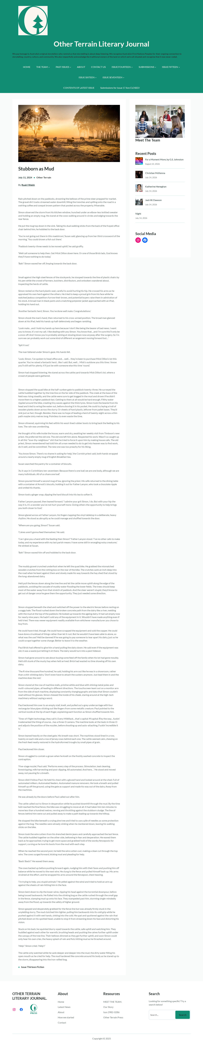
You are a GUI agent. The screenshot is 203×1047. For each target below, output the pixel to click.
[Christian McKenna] (139, 175)
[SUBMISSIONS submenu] (155, 67)
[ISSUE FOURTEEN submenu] (132, 67)
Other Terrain (43, 177)
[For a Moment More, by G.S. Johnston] (139, 161)
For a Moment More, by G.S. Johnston (164, 159)
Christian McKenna (155, 173)
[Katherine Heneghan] (139, 188)
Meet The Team (147, 140)
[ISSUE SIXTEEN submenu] (96, 77)
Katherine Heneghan (155, 186)
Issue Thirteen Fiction (32, 966)
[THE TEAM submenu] (49, 67)
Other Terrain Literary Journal (101, 44)
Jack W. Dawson (153, 200)
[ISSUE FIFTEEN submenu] (179, 67)
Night (138, 213)
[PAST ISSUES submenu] (70, 67)
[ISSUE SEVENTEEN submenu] (123, 77)
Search (182, 1014)
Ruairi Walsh (28, 184)
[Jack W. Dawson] (139, 202)
